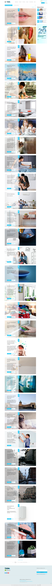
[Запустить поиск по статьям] (35, 5)
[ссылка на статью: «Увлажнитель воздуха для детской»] (20, 237)
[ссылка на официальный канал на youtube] (8, 572)
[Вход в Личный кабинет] (45, 2)
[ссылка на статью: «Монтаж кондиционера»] (20, 200)
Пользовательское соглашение (23, 580)
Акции (27, 1)
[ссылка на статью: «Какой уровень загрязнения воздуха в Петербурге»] (20, 475)
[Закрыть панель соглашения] (12, 585)
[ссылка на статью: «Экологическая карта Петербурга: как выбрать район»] (20, 494)
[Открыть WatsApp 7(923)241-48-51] (41, 0)
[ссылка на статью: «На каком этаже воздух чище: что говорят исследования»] (41, 13)
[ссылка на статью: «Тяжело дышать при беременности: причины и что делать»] (41, 21)
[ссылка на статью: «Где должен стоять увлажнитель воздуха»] (20, 549)
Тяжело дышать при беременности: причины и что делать (44, 21)
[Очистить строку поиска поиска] (13, 5)
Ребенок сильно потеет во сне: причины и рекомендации (44, 10)
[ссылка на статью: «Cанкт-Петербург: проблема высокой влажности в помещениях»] (20, 402)
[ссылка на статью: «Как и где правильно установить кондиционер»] (20, 108)
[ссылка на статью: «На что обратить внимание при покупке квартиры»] (20, 255)
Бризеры (16, 1)
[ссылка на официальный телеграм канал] (5, 572)
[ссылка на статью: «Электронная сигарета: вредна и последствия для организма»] (20, 530)
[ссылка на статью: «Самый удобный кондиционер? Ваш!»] (20, 273)
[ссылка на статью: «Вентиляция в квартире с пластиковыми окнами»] (20, 292)
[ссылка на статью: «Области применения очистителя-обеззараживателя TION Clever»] (20, 512)
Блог (35, 1)
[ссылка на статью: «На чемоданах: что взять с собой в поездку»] (20, 310)
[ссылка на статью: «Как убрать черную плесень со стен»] (20, 329)
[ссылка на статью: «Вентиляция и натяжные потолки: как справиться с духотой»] (20, 365)
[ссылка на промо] (42, 33)
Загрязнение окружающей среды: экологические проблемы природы (44, 18)
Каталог (20, 1)
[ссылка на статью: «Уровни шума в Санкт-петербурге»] (20, 457)
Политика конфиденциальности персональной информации (26, 581)
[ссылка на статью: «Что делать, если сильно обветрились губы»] (20, 16)
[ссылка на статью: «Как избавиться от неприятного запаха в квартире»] (20, 145)
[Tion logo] (7, 568)
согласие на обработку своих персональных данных (42, 574)
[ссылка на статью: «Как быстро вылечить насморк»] (20, 127)
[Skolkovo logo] (7, 570)
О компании (31, 1)
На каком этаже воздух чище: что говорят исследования (45, 13)
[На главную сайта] (8, 1)
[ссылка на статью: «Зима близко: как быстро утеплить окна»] (20, 72)
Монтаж (24, 1)
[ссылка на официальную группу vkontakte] (7, 572)
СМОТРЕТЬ (9, 23)
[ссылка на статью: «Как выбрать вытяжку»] (20, 90)
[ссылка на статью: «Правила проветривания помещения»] (20, 384)
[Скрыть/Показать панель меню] (5, 2)
